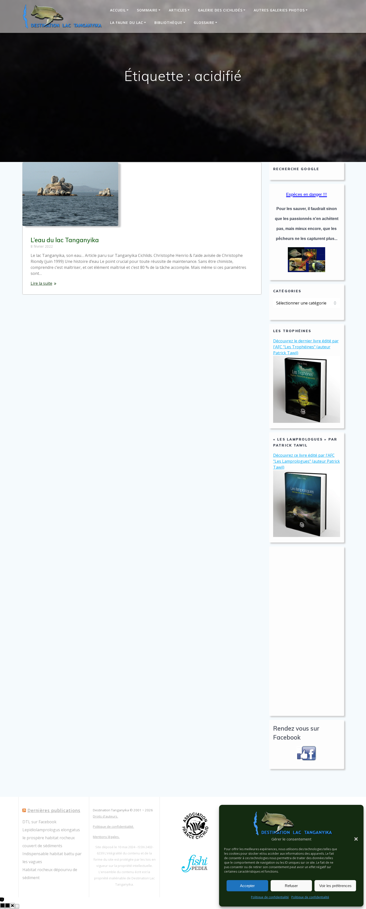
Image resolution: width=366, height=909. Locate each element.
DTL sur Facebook (39, 822)
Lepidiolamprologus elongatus (51, 830)
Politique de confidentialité (270, 897)
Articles (178, 10)
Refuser (291, 886)
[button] (356, 838)
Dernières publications (53, 810)
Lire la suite (41, 283)
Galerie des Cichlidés (220, 10)
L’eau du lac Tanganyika (65, 240)
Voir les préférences (335, 886)
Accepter (247, 886)
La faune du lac (126, 22)
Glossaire (204, 22)
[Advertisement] (306, 631)
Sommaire (147, 10)
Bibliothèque (168, 22)
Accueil (118, 10)
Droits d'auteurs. (105, 816)
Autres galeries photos (279, 10)
